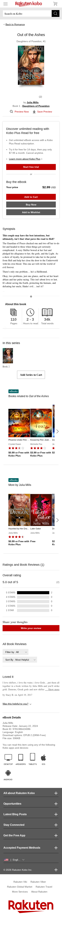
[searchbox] (31, 13)
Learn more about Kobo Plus (24, 159)
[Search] (55, 13)
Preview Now (22, 111)
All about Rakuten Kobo (19, 793)
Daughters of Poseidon (36, 106)
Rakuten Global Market (19, 886)
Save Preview (44, 111)
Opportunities (12, 803)
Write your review (31, 628)
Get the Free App (14, 835)
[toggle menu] (5, 4)
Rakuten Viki (20, 881)
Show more (52, 689)
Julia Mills (33, 102)
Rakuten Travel (44, 886)
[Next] (57, 431)
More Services (20, 891)
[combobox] (15, 652)
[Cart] (55, 4)
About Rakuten (39, 891)
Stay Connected (13, 824)
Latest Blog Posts (15, 814)
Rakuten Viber (38, 881)
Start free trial (31, 167)
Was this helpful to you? (15, 703)
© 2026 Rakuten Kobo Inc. (17, 869)
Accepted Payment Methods (21, 847)
